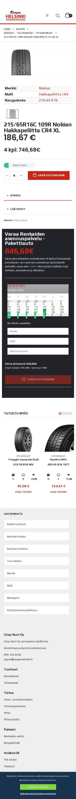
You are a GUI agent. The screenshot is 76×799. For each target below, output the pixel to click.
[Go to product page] (23, 438)
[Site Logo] (15, 15)
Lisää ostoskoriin (51, 175)
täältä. (33, 266)
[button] (47, 15)
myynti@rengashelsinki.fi (18, 659)
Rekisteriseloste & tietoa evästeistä (38, 794)
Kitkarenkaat (20, 220)
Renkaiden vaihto (14, 736)
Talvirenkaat (11, 682)
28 (44, 312)
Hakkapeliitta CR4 (53, 94)
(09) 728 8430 (12, 654)
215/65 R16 (48, 100)
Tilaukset (9, 766)
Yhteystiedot (11, 719)
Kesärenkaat (11, 676)
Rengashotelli (12, 742)
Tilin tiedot (10, 759)
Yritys (7, 712)
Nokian (44, 88)
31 (9, 315)
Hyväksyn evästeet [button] (38, 787)
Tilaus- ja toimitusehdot (18, 699)
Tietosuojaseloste (15, 706)
